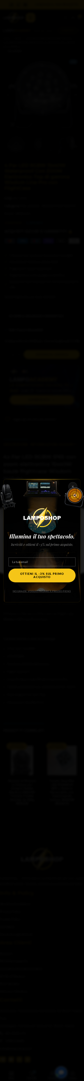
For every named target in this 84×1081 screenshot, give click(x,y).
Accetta (42, 539)
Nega (42, 551)
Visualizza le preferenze (42, 563)
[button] (77, 513)
